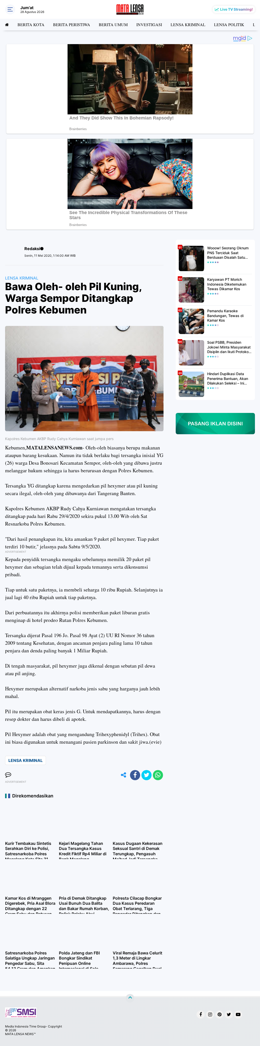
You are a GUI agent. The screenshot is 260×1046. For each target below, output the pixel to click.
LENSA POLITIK (229, 24)
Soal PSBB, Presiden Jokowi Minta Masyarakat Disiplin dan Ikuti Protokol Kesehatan (229, 347)
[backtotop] (130, 998)
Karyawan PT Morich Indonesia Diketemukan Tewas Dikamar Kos (226, 284)
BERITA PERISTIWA (71, 24)
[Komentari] (8, 775)
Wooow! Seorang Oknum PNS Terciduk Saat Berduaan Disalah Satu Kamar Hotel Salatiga (228, 253)
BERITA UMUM (113, 24)
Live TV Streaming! (236, 9)
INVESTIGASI (149, 24)
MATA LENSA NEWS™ (20, 1034)
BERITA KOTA (31, 24)
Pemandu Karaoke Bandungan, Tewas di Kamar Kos (225, 315)
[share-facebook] (135, 775)
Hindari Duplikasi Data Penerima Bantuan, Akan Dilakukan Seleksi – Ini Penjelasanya (227, 379)
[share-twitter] (146, 775)
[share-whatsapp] (158, 775)
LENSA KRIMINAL (188, 24)
